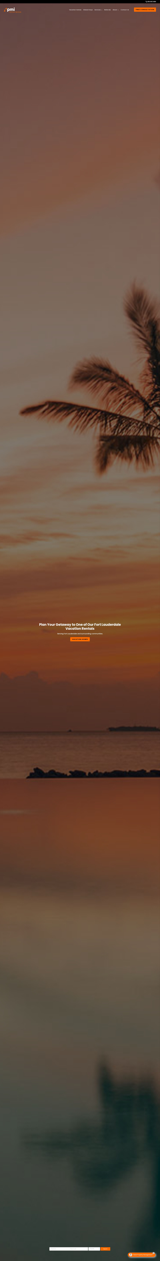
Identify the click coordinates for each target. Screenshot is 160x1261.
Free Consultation (145, 10)
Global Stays (88, 10)
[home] (12, 10)
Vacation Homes (75, 10)
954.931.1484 (151, 2)
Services (97, 10)
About (115, 10)
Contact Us (125, 10)
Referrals (107, 10)
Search (105, 1249)
